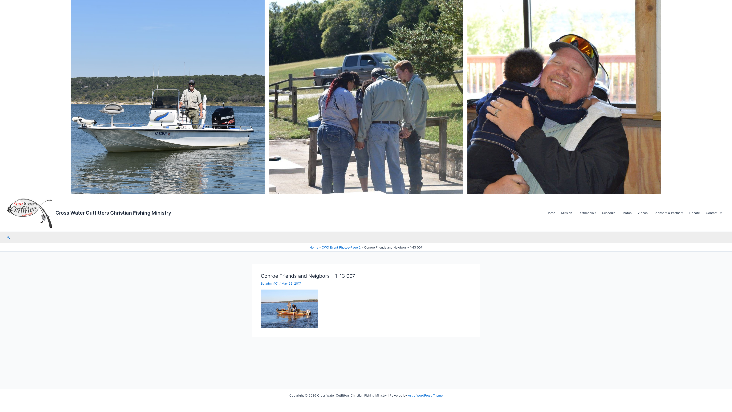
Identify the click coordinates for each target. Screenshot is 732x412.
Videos (643, 213)
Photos (626, 213)
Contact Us (714, 213)
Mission (566, 213)
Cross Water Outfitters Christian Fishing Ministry (113, 213)
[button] (8, 237)
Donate (694, 213)
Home (551, 213)
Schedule (608, 213)
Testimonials (587, 213)
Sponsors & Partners (668, 213)
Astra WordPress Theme (425, 395)
